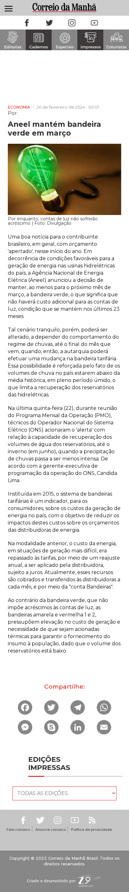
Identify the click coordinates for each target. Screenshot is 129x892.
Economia (19, 107)
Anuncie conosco (50, 829)
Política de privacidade (91, 829)
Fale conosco (18, 829)
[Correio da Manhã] (64, 7)
